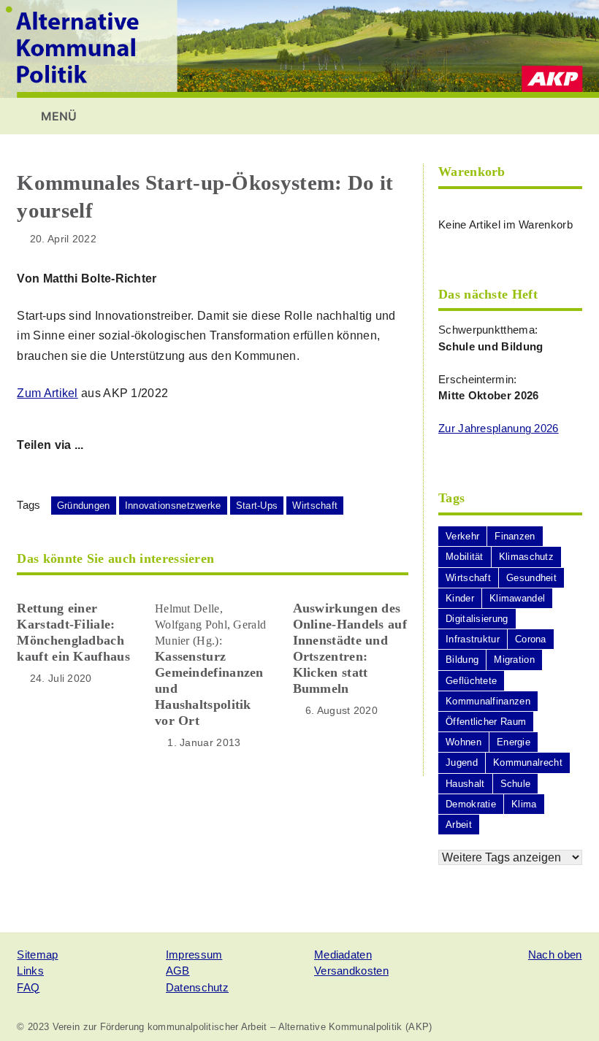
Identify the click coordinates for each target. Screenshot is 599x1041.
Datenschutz (197, 987)
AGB (178, 970)
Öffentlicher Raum (486, 721)
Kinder (460, 598)
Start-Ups (257, 505)
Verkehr (462, 536)
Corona (530, 639)
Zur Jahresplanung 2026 (498, 428)
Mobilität (465, 556)
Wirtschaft (314, 505)
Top (564, 1006)
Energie (513, 742)
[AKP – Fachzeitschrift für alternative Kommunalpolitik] (299, 48)
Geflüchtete (471, 680)
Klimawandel (517, 598)
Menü (57, 116)
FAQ (28, 987)
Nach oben (555, 954)
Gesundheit (531, 577)
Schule (515, 783)
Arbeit (459, 824)
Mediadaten (343, 954)
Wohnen (463, 742)
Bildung (462, 659)
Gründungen (83, 505)
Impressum (194, 954)
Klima (524, 804)
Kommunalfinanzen (488, 701)
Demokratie (471, 804)
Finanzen (515, 536)
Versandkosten (351, 970)
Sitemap (37, 954)
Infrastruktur (473, 639)
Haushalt (465, 783)
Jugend (462, 762)
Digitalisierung (477, 618)
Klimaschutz (526, 556)
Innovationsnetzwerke (173, 505)
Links (30, 970)
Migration (514, 659)
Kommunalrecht (527, 762)
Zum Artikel (47, 393)
